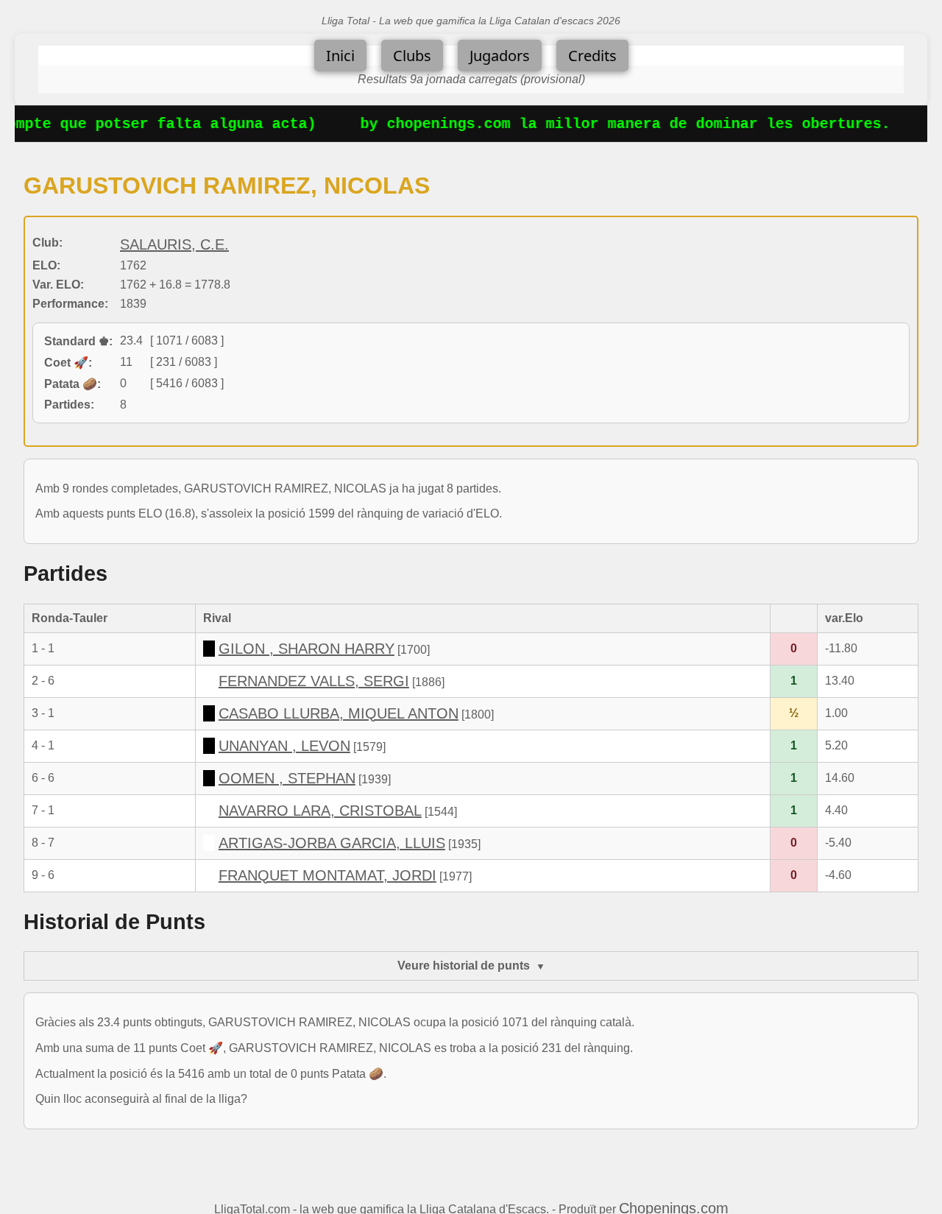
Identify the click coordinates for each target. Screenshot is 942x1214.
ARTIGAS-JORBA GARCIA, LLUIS (332, 843)
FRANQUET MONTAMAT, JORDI (327, 875)
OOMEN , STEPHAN (287, 778)
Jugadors (500, 56)
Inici (340, 56)
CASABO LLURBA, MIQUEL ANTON (338, 713)
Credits (592, 56)
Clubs (412, 56)
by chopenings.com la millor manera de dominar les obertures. (613, 124)
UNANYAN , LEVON (284, 746)
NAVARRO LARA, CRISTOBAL (320, 810)
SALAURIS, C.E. (174, 244)
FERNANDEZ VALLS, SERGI (314, 681)
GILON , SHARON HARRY (306, 648)
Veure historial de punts (463, 965)
